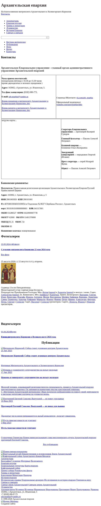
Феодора (91, 299)
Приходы (27, 475)
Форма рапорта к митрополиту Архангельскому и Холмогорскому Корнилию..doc (24, 109)
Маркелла (41, 299)
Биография (6, 461)
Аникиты (62, 292)
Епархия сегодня (13, 23)
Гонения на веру (83, 480)
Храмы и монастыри (15, 26)
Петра (64, 299)
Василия (35, 302)
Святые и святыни (14, 33)
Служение (16, 461)
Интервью (25, 461)
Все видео (5, 337)
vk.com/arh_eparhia (84, 98)
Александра (6, 295)
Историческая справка (11, 480)
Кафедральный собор (10, 468)
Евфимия (74, 297)
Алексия (20, 302)
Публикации (12, 44)
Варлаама (84, 295)
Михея (46, 297)
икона (52, 292)
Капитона (54, 295)
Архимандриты (8, 489)
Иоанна (29, 297)
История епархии (9, 477)
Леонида (73, 302)
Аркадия (22, 299)
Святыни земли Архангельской (42, 485)
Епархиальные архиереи (33, 480)
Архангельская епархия (23, 5)
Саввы (4, 299)
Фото (8, 47)
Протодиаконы (83, 489)
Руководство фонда (23, 470)
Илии (3, 297)
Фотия (45, 292)
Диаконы (94, 489)
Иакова (57, 299)
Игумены (20, 489)
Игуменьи (29, 489)
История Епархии (14, 30)
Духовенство (12, 28)
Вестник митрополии (16, 42)
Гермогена (12, 299)
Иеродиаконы (52, 489)
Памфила (44, 295)
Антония (38, 297)
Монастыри (17, 475)
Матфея (65, 297)
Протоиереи (64, 489)
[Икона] (8, 283)
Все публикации (50, 444)
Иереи (73, 489)
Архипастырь (12, 21)
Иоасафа (21, 297)
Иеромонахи (39, 489)
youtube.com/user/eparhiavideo (69, 104)
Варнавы (83, 297)
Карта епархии (31, 466)
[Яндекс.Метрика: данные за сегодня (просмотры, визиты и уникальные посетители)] (9, 501)
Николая (91, 302)
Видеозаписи (37, 461)
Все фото (5, 255)
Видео (9, 49)
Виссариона (55, 297)
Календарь (11, 51)
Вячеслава (11, 297)
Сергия (92, 295)
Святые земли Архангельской (14, 485)
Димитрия (92, 297)
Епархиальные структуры (12, 466)
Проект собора (7, 470)
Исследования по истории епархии (60, 480)
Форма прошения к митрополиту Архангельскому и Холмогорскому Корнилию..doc (25, 102)
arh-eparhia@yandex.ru (18, 97)
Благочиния (6, 475)
